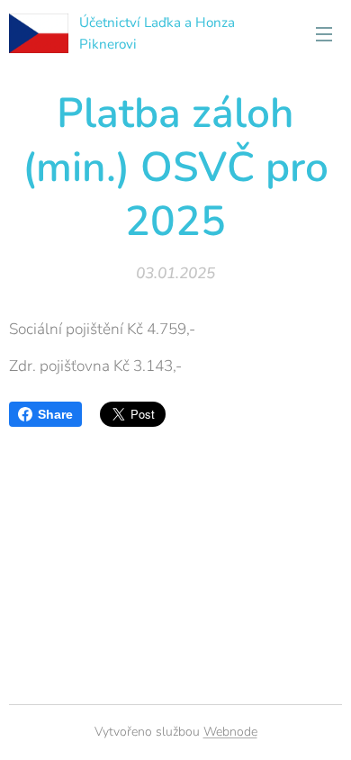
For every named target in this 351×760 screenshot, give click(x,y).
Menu (324, 33)
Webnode (230, 731)
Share (55, 414)
